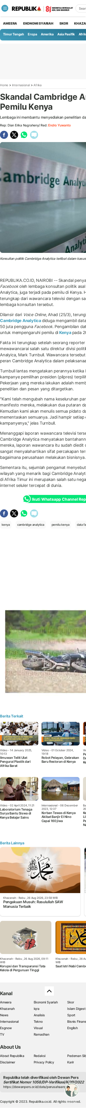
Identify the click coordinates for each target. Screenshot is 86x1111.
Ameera (5, 1002)
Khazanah (7, 1009)
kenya (6, 524)
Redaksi (40, 1056)
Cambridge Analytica (21, 320)
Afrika (37, 85)
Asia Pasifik (66, 34)
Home (4, 85)
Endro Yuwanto (59, 125)
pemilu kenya (60, 524)
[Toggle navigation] (5, 8)
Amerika (47, 34)
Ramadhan (41, 1034)
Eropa (32, 34)
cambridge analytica (30, 524)
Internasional (21, 85)
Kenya (65, 332)
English (72, 1028)
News (4, 1015)
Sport (71, 1015)
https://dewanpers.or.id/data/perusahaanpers (37, 1087)
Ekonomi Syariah (38, 23)
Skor (70, 1002)
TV (2, 1034)
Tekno (38, 1021)
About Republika (12, 1056)
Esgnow (6, 1028)
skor (63, 23)
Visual (38, 1028)
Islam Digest (76, 1009)
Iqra (36, 1009)
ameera (10, 23)
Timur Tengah (13, 34)
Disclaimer (7, 1062)
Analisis (39, 1015)
